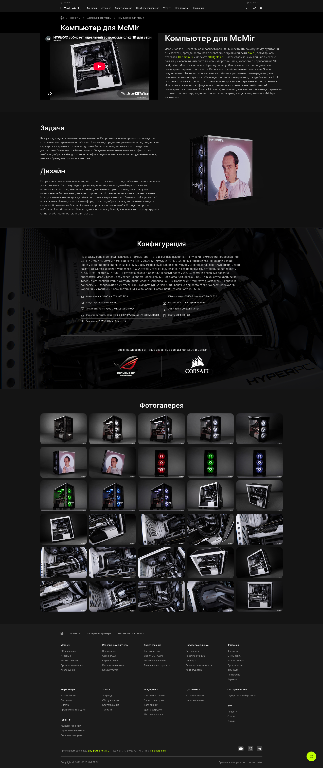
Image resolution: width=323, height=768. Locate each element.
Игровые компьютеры (115, 645)
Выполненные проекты (157, 665)
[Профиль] (261, 8)
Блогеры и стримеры (99, 17)
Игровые (66, 655)
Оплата (65, 704)
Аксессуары (68, 669)
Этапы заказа (68, 695)
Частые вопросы (154, 714)
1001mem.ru (185, 57)
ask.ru (251, 53)
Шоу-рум (232, 669)
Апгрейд (107, 695)
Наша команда (235, 660)
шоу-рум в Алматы (99, 750)
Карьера (232, 679)
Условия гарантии (71, 725)
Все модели (109, 651)
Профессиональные (72, 665)
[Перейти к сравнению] (247, 8)
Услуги (106, 689)
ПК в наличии (68, 651)
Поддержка (151, 689)
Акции (231, 721)
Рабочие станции (195, 655)
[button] (66, 2)
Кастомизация (110, 704)
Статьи (231, 716)
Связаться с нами (154, 695)
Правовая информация (232, 762)
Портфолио (233, 674)
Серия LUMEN (110, 660)
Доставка (66, 700)
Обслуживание (111, 700)
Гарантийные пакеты (73, 730)
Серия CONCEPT (153, 655)
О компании (234, 655)
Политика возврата (71, 735)
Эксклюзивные (69, 660)
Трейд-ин (107, 709)
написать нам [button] (158, 750)
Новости (232, 711)
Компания (233, 645)
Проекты (75, 17)
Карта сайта (255, 762)
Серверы (191, 660)
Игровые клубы (195, 695)
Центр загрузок (153, 709)
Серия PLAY (109, 655)
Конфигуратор (110, 669)
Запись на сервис (154, 700)
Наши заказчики (195, 700)
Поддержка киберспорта (242, 695)
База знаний (151, 704)
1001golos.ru (216, 57)
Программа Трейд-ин (73, 709)
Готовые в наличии (113, 665)
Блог (230, 705)
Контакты (232, 651)
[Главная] (62, 18)
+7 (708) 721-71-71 (253, 2)
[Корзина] (254, 8)
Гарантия (66, 719)
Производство (235, 665)
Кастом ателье (152, 651)
